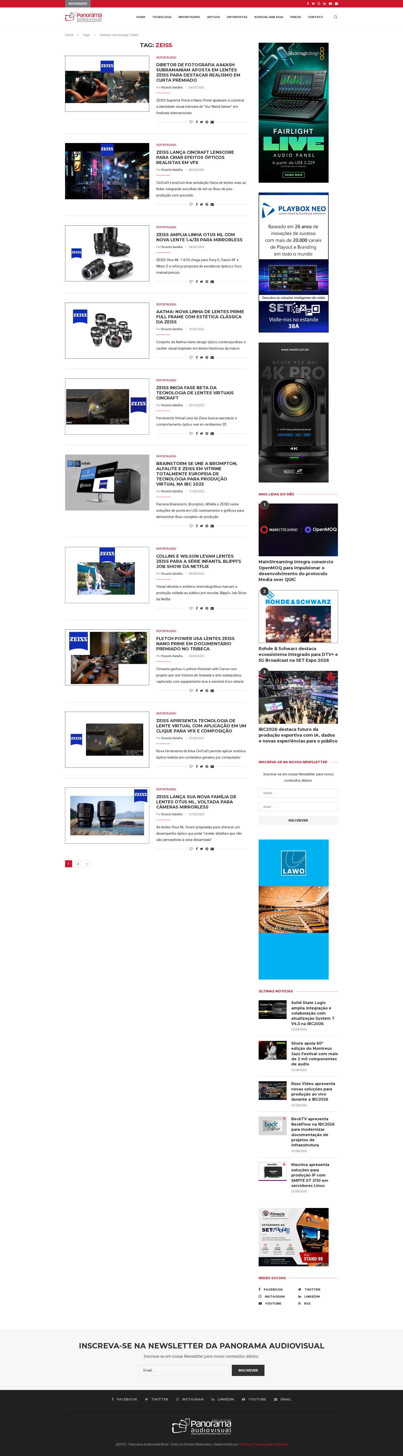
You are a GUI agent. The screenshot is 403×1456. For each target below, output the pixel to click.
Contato (315, 17)
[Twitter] (313, 3)
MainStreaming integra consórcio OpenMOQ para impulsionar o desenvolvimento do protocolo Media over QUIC (296, 570)
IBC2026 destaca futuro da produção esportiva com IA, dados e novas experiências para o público (298, 735)
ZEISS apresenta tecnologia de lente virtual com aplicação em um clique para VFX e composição (201, 726)
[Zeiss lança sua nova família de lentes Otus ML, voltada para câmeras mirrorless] (107, 816)
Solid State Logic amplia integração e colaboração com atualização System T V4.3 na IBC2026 (313, 1013)
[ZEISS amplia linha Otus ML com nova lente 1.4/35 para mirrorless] (107, 253)
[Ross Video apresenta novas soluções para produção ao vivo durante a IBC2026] (273, 1090)
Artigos (213, 17)
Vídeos (295, 17)
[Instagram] (319, 3)
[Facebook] (308, 3)
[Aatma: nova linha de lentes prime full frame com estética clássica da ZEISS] (107, 331)
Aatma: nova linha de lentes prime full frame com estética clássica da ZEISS (200, 317)
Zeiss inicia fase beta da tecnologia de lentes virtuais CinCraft (195, 393)
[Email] (336, 3)
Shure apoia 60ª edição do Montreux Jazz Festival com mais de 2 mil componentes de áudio (314, 1054)
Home (140, 17)
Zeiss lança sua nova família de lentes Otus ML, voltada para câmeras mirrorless (196, 802)
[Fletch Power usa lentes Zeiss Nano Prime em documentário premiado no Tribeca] (107, 657)
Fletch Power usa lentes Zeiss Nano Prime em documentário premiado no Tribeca (195, 643)
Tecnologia (161, 17)
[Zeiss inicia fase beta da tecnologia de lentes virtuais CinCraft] (107, 406)
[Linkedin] (324, 3)
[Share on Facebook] (197, 122)
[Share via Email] (212, 122)
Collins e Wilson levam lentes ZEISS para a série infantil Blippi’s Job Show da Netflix (198, 561)
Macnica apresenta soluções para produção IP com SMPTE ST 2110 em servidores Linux (310, 1175)
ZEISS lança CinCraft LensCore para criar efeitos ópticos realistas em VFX (195, 157)
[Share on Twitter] (201, 122)
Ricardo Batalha (172, 87)
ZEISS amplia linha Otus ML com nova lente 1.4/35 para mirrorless (199, 237)
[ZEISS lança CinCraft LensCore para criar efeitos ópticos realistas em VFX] (107, 171)
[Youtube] (330, 3)
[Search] (335, 17)
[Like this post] (191, 122)
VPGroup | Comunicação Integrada (263, 1444)
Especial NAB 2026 (268, 17)
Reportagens (189, 17)
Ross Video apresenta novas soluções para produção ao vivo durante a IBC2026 (313, 1092)
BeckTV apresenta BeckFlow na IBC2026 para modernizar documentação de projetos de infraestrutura (313, 1132)
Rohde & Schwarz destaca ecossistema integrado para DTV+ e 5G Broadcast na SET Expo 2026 (298, 654)
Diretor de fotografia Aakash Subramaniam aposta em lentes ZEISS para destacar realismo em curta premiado (198, 72)
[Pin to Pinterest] (206, 122)
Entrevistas (237, 17)
